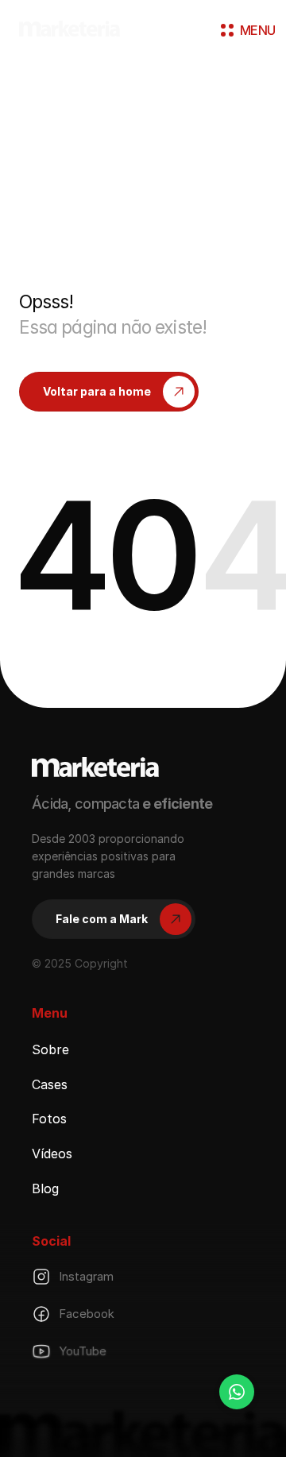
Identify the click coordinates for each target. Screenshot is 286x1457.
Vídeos (52, 1153)
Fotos (49, 1119)
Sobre (50, 1049)
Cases (50, 1084)
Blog (45, 1188)
